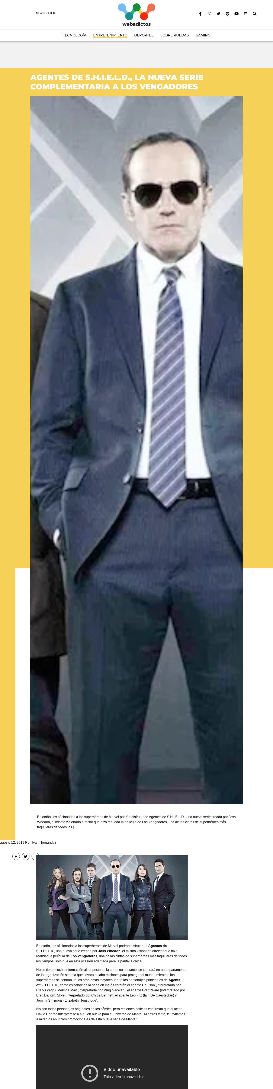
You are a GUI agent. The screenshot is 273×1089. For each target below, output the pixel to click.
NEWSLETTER (45, 13)
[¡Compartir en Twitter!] (25, 856)
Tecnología (74, 35)
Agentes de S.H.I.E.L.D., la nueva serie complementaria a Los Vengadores (116, 81)
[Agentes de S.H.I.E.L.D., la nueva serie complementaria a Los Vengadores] (136, 450)
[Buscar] (254, 14)
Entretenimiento (110, 35)
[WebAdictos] (136, 14)
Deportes (144, 35)
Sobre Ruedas (174, 35)
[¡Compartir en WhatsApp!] (35, 856)
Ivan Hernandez (44, 842)
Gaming (203, 35)
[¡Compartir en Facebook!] (16, 856)
